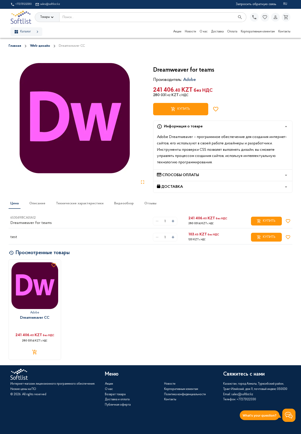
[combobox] (147, 17)
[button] (222, 126)
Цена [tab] (14, 203)
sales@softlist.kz (50, 4)
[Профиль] (275, 17)
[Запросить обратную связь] (254, 17)
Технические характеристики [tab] (80, 203)
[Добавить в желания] (215, 109)
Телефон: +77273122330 (239, 399)
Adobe (189, 80)
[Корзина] (286, 17)
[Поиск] (240, 17)
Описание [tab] (37, 203)
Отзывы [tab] (150, 203)
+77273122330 (23, 4)
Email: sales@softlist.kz (238, 394)
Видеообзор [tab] (124, 203)
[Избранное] (264, 17)
